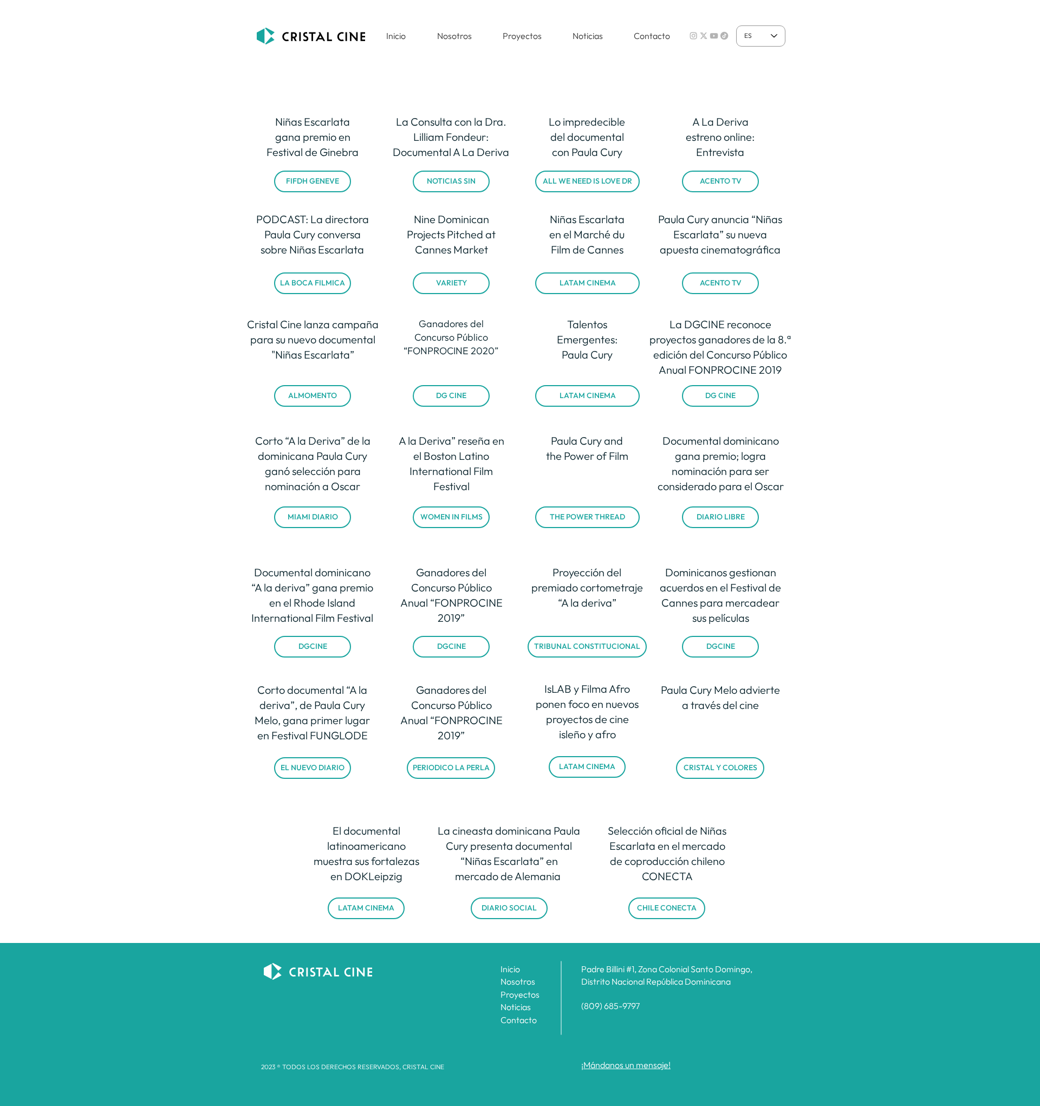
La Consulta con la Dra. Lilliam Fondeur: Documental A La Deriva (451, 137)
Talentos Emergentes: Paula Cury (587, 339)
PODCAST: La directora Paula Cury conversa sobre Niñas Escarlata (312, 234)
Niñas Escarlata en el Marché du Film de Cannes (587, 234)
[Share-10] (703, 35)
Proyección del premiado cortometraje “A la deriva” (587, 587)
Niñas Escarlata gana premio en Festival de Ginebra (312, 137)
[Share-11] (693, 35)
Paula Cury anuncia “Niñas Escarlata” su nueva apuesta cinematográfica (720, 234)
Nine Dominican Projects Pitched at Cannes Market (451, 234)
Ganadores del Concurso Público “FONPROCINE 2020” (451, 337)
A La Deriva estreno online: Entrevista (720, 137)
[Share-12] (724, 35)
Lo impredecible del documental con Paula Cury (587, 137)
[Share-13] (714, 35)
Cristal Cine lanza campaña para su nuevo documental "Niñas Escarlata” (313, 339)
